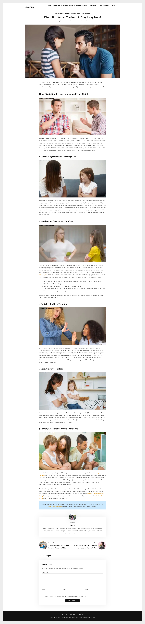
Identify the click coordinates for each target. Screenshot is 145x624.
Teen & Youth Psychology (83, 13)
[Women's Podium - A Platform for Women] (30, 10)
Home (49, 5)
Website (86, 589)
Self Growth (93, 5)
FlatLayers (92, 617)
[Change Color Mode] (117, 5)
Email (65, 589)
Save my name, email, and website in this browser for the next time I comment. (65, 596)
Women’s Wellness (68, 5)
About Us (64, 614)
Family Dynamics (59, 13)
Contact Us (80, 614)
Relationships (56, 5)
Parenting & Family (81, 5)
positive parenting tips (55, 506)
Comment (45, 572)
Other (112, 5)
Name (44, 589)
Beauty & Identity (103, 5)
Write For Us (72, 614)
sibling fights (43, 275)
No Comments (76, 21)
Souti (61, 21)
